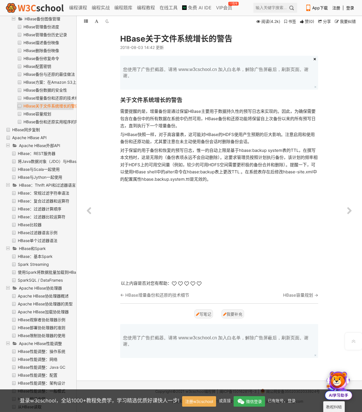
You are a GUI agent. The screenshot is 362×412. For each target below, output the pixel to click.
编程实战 (101, 7)
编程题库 (123, 7)
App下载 (320, 7)
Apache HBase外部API (39, 145)
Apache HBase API (29, 137)
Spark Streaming (33, 264)
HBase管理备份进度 (41, 26)
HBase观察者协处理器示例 (41, 319)
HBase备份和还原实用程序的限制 (53, 121)
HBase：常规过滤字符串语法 (43, 193)
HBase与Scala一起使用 (39, 169)
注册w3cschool (199, 401)
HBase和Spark (32, 248)
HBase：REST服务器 (36, 153)
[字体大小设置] (96, 21)
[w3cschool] (35, 8)
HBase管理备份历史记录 (45, 34)
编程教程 (146, 7)
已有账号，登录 (282, 400)
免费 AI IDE (199, 7)
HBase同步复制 (26, 129)
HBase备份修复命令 (41, 58)
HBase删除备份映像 (41, 50)
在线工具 (169, 7)
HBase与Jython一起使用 (40, 177)
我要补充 (234, 314)
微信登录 (254, 401)
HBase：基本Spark (35, 256)
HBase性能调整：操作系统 (41, 351)
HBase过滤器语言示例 (37, 232)
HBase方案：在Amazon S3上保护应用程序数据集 (67, 82)
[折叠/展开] (86, 21)
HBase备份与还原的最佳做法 (49, 74)
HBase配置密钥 (37, 66)
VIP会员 (224, 6)
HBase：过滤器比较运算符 (41, 216)
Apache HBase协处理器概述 (43, 296)
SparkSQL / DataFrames (40, 280)
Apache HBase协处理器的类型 (45, 303)
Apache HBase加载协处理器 (43, 311)
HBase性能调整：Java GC (41, 367)
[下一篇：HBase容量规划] (349, 211)
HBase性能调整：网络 (37, 359)
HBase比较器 (30, 224)
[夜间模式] (107, 21)
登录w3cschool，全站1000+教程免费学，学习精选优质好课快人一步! (99, 401)
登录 (350, 7)
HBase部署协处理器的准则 (41, 327)
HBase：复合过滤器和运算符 (43, 201)
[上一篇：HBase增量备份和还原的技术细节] (89, 211)
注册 (336, 7)
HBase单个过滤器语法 (37, 240)
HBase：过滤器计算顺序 (39, 208)
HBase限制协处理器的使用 (41, 335)
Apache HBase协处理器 (40, 288)
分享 (326, 21)
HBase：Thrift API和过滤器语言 (47, 185)
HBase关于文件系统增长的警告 (51, 105)
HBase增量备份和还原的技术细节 (53, 98)
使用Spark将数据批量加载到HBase (49, 272)
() (309, 21)
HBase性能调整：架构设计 (41, 383)
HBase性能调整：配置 (37, 375)
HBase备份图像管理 (42, 18)
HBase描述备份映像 (41, 42)
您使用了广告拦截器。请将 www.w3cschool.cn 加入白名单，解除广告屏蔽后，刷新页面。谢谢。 (216, 72)
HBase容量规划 (37, 113)
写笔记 (205, 314)
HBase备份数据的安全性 (45, 90)
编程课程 (78, 7)
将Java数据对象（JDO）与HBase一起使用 (56, 161)
